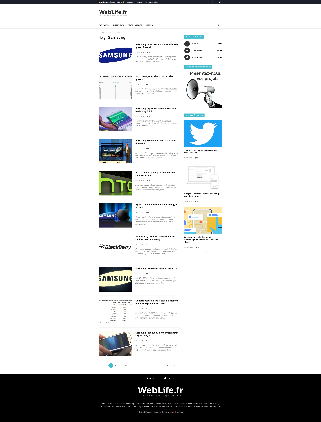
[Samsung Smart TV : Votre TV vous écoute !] (115, 151)
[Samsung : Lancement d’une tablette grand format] (115, 55)
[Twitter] (219, 2)
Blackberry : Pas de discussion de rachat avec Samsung (155, 238)
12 (126, 365)
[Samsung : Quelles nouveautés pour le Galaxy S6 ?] (115, 119)
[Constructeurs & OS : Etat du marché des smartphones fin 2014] (115, 311)
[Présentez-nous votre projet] (203, 107)
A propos (138, 2)
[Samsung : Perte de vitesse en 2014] (115, 279)
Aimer (220, 44)
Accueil (102, 32)
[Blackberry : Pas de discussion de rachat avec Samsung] (115, 247)
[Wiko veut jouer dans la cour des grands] (115, 87)
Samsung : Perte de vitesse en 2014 (156, 268)
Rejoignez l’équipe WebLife (112, 2)
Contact (130, 2)
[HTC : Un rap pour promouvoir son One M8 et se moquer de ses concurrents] (115, 183)
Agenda (149, 25)
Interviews (118, 25)
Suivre (219, 50)
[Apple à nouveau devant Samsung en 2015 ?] (115, 215)
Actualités (104, 25)
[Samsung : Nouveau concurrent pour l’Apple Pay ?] (115, 343)
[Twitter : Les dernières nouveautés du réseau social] (203, 133)
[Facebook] (214, 2)
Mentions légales (151, 2)
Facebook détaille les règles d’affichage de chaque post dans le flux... (201, 239)
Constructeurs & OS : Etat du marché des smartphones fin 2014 (156, 302)
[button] (218, 25)
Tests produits (135, 25)
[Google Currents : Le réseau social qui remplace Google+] (203, 177)
